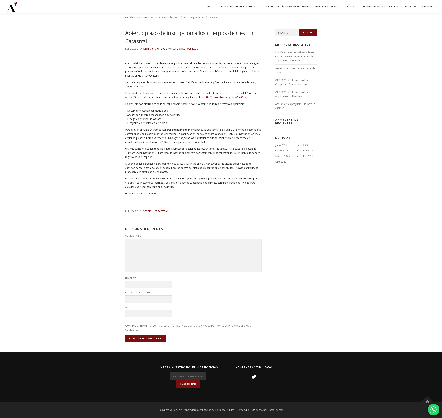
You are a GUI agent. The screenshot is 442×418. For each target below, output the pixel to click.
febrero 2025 (282, 156)
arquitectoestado (186, 48)
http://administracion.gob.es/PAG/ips (225, 97)
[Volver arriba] (427, 402)
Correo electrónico (140, 292)
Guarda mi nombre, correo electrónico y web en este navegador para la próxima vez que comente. (188, 327)
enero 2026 (281, 150)
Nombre (131, 278)
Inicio (210, 6)
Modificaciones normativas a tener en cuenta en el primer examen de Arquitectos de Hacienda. (294, 56)
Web (128, 307)
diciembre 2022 (304, 156)
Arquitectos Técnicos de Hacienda (285, 6)
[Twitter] (253, 376)
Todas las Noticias (144, 17)
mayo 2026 (302, 145)
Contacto (429, 6)
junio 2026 (281, 145)
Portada (129, 17)
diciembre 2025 (304, 150)
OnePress (249, 409)
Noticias (411, 6)
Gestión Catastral (156, 211)
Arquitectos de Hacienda (237, 6)
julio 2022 (280, 161)
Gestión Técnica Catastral (380, 6)
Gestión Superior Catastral (335, 6)
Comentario (134, 235)
